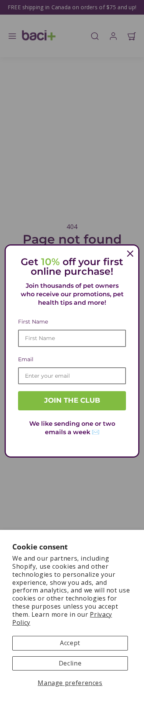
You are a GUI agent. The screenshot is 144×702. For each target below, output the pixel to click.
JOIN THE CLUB (72, 400)
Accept (70, 643)
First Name (33, 321)
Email (25, 359)
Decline (70, 663)
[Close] (130, 253)
